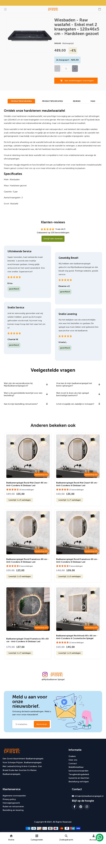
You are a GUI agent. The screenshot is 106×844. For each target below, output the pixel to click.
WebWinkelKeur (76, 767)
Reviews (76, 101)
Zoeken (72, 756)
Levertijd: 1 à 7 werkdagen (69, 500)
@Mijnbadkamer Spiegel (53, 679)
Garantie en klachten (79, 778)
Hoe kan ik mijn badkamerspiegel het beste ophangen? (74, 384)
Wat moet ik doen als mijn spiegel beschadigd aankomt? (72, 394)
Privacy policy (9, 799)
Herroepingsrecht (11, 803)
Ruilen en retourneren (13, 806)
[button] (5, 9)
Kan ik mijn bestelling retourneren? (21, 404)
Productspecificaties (52, 101)
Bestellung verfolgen (79, 781)
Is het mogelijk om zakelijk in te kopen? (75, 404)
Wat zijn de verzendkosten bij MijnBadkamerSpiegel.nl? (18, 384)
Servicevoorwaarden (78, 770)
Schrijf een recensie (53, 238)
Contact (73, 763)
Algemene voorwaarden (14, 795)
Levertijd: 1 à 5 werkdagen (69, 576)
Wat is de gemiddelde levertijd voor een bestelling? (23, 394)
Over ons (73, 760)
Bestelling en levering (13, 810)
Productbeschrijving (21, 101)
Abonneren (41, 724)
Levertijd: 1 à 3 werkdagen (20, 500)
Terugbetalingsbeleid (79, 774)
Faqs (93, 101)
